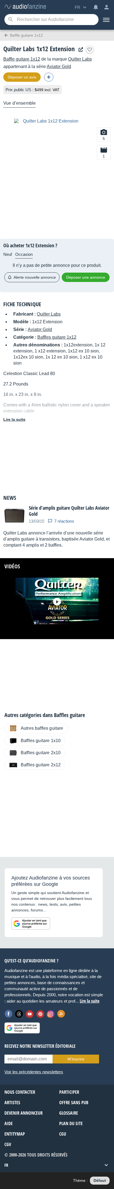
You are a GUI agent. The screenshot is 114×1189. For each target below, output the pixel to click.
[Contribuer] (48, 77)
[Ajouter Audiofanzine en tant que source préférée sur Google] (30, 923)
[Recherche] (10, 19)
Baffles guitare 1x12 (56, 337)
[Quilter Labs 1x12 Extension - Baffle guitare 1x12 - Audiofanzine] (25, 7)
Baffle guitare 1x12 (21, 59)
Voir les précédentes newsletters (33, 1071)
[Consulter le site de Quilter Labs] (79, 49)
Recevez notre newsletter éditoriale (40, 1046)
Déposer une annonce (85, 277)
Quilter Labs (80, 59)
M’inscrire (76, 1059)
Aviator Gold (59, 66)
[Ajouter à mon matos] (89, 49)
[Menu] (106, 19)
